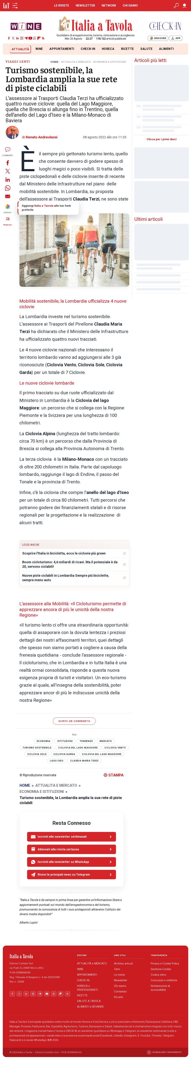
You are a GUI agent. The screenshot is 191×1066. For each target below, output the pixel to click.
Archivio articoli (123, 963)
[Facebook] (9, 38)
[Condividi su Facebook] (7, 162)
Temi (117, 969)
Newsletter (120, 980)
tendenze (86, 741)
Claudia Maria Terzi (84, 760)
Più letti (118, 997)
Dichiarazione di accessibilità (160, 988)
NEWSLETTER (85, 5)
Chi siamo (120, 986)
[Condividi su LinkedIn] (7, 179)
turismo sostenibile (37, 747)
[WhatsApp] (35, 38)
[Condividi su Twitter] (7, 171)
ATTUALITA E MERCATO (76, 61)
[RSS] (43, 38)
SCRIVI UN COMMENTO (74, 721)
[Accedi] (184, 5)
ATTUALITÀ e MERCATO (92, 963)
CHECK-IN (88, 49)
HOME (54, 61)
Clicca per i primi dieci (161, 139)
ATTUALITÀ (20, 49)
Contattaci (120, 991)
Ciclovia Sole (37, 754)
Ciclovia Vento (115, 747)
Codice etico (158, 974)
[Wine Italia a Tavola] (26, 26)
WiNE (39, 49)
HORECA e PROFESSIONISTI (87, 988)
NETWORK (109, 5)
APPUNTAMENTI (61, 49)
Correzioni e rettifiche (164, 980)
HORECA (108, 49)
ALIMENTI (166, 49)
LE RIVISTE (61, 5)
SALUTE (146, 49)
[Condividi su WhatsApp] (7, 188)
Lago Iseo (56, 760)
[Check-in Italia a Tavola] (165, 26)
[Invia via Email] (7, 196)
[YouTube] (30, 38)
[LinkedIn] (17, 38)
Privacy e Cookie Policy (165, 963)
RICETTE (127, 49)
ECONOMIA (44, 741)
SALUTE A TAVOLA (89, 1001)
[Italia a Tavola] (95, 24)
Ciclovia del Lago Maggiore (78, 747)
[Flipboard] (39, 38)
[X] (13, 38)
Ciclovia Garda (64, 754)
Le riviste (119, 974)
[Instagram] (22, 38)
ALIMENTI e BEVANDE (90, 1006)
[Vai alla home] (9, 49)
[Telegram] (26, 38)
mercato (106, 741)
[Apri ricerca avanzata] (176, 5)
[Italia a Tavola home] (40, 956)
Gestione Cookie (161, 969)
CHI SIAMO (130, 5)
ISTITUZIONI (65, 741)
